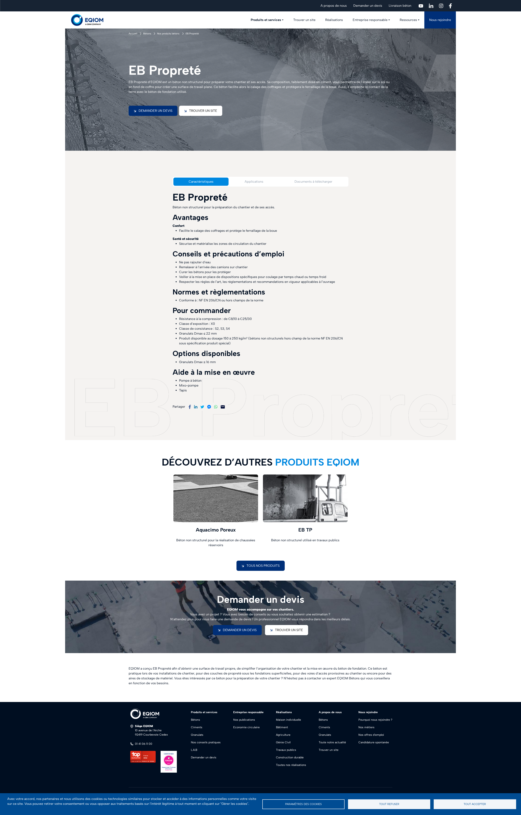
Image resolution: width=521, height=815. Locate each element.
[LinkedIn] (195, 407)
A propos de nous (334, 6)
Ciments (196, 727)
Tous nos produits (263, 566)
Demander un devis (367, 6)
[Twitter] (202, 407)
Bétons (147, 33)
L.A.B (194, 750)
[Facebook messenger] (209, 407)
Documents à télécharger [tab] (313, 181)
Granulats (197, 735)
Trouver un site (304, 20)
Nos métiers (366, 727)
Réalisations (334, 20)
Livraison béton (400, 6)
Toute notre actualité (332, 742)
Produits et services (266, 20)
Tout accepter (475, 804)
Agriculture (283, 735)
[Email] (223, 407)
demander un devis (240, 630)
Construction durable (290, 757)
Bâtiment (282, 727)
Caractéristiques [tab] (201, 181)
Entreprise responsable (370, 20)
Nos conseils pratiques (206, 742)
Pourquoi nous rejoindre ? (375, 720)
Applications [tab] (254, 181)
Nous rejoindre (440, 20)
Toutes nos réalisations (291, 765)
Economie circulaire (246, 727)
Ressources (408, 20)
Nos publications (244, 720)
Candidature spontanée (373, 742)
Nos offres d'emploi (371, 735)
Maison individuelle (288, 720)
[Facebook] (189, 407)
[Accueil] (90, 20)
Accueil (133, 33)
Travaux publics (286, 750)
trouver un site (289, 630)
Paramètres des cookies (303, 804)
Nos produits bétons (168, 33)
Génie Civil (283, 742)
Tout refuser (389, 804)
